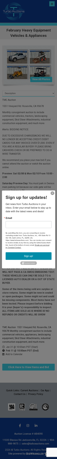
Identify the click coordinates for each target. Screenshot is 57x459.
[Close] (52, 193)
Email (9, 218)
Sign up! (28, 256)
